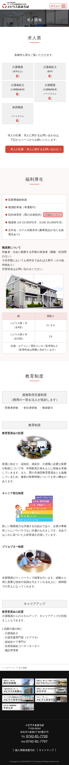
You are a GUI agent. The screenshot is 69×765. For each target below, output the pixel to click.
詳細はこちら (52, 214)
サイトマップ (46, 750)
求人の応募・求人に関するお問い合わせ (34, 149)
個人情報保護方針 (25, 750)
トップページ (8, 668)
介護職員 (17, 69)
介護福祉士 (50, 69)
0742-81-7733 (37, 736)
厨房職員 (17, 111)
